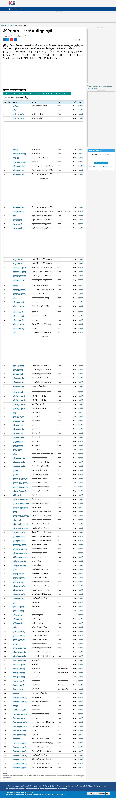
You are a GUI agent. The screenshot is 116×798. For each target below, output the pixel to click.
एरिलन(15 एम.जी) (19, 578)
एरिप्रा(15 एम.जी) (19, 533)
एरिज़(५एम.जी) (18, 450)
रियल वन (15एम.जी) (19, 718)
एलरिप (15, 627)
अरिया (15, 298)
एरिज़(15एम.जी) (18, 433)
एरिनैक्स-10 (17, 106)
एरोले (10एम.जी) (18, 114)
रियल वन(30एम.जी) (19, 735)
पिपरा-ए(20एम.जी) (19, 681)
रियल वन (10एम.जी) (19, 162)
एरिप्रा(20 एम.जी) (19, 537)
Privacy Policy (51, 794)
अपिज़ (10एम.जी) (18, 166)
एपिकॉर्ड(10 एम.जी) (19, 396)
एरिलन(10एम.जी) (18, 574)
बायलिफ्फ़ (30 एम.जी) (20, 702)
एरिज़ (14, 413)
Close (107, 793)
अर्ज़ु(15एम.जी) (17, 228)
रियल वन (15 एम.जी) (20, 714)
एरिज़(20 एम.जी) (18, 438)
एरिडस (15, 454)
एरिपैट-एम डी (17, 495)
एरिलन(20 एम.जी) (19, 586)
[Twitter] (7, 39)
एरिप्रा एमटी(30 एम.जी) (20, 528)
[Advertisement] (58, 18)
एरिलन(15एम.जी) (18, 582)
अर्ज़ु (14, 216)
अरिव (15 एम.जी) (18, 366)
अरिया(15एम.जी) (18, 312)
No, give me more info (100, 793)
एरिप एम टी (16, 475)
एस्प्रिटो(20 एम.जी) (19, 652)
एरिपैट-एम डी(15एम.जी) (20, 508)
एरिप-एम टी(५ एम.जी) (20, 491)
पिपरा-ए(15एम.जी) (19, 673)
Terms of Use (62, 794)
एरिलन (15, 570)
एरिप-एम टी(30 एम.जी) (20, 487)
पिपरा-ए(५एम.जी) (18, 689)
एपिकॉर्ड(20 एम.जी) (19, 405)
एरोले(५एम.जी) (17, 623)
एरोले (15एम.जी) (18, 119)
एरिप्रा (15, 512)
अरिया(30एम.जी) (18, 329)
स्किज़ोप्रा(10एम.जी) (20, 743)
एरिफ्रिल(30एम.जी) (19, 566)
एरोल (14, 110)
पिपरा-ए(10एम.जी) (19, 669)
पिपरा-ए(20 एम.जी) (19, 677)
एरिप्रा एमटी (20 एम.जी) (21, 516)
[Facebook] (4, 39)
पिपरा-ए (15, 150)
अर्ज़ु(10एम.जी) (17, 220)
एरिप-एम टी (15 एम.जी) (20, 479)
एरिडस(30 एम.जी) (19, 466)
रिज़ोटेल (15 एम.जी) (19, 710)
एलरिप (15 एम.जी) (19, 632)
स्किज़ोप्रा (16, 739)
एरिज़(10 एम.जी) (18, 421)
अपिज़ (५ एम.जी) (18, 212)
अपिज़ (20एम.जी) (18, 175)
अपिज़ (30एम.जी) (18, 208)
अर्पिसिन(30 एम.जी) (19, 294)
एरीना (14, 603)
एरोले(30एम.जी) (18, 619)
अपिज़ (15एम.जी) (18, 170)
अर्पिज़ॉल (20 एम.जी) (19, 272)
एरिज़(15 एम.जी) (18, 429)
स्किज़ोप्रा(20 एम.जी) (20, 756)
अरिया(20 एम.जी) (18, 316)
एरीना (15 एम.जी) (18, 607)
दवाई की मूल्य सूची (16, 9)
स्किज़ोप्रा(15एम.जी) (20, 751)
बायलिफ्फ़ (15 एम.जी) (20, 698)
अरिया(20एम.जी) (18, 320)
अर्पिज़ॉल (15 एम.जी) (19, 268)
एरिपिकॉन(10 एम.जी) (20, 545)
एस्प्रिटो (15, 644)
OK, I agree (90, 793)
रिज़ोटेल (15, 706)
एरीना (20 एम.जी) (18, 611)
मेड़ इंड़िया (3, 25)
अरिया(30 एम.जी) (18, 324)
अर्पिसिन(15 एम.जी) (19, 290)
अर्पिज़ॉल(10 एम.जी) (19, 276)
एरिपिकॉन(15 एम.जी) (20, 549)
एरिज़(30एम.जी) (18, 446)
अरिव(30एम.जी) (18, 392)
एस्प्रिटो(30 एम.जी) (19, 656)
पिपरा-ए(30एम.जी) (19, 685)
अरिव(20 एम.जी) (18, 378)
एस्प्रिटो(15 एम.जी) (19, 648)
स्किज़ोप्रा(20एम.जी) (20, 760)
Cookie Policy (44, 794)
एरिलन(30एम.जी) (18, 599)
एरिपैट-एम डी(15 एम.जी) (21, 504)
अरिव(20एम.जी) (18, 382)
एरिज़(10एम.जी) (18, 425)
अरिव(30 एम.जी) (18, 387)
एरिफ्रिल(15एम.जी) (19, 561)
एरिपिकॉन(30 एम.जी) (20, 553)
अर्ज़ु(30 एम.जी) (18, 260)
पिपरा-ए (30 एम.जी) (19, 661)
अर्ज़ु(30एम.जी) (17, 264)
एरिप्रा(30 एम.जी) (19, 541)
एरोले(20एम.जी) (18, 615)
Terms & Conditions (95, 167)
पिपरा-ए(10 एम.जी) (19, 665)
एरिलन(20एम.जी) (18, 590)
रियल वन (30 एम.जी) (20, 727)
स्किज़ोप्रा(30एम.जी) (20, 768)
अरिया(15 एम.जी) (18, 306)
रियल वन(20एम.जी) (19, 731)
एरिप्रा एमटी (17, 520)
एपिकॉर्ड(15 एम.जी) (19, 400)
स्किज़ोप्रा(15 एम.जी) (20, 747)
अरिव (14, 333)
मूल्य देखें (80, 106)
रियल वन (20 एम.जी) (20, 722)
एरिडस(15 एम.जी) (19, 458)
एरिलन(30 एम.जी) (19, 594)
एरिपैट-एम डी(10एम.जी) (20, 500)
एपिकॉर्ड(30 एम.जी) (19, 409)
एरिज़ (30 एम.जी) (18, 417)
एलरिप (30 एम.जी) (19, 640)
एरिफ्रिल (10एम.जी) (19, 557)
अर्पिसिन (15, 286)
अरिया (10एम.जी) (18, 302)
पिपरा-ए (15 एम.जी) (19, 154)
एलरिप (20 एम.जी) (19, 636)
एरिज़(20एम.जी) (18, 442)
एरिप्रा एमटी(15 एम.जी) (20, 524)
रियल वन (16, 158)
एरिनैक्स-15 (17, 471)
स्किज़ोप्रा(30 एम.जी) (20, 764)
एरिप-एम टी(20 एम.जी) (20, 483)
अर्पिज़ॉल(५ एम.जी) (19, 280)
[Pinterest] (11, 39)
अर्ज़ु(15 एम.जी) (18, 224)
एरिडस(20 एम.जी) (19, 462)
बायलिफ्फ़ (16, 694)
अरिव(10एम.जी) (18, 370)
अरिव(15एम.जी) (18, 374)
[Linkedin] (15, 39)
